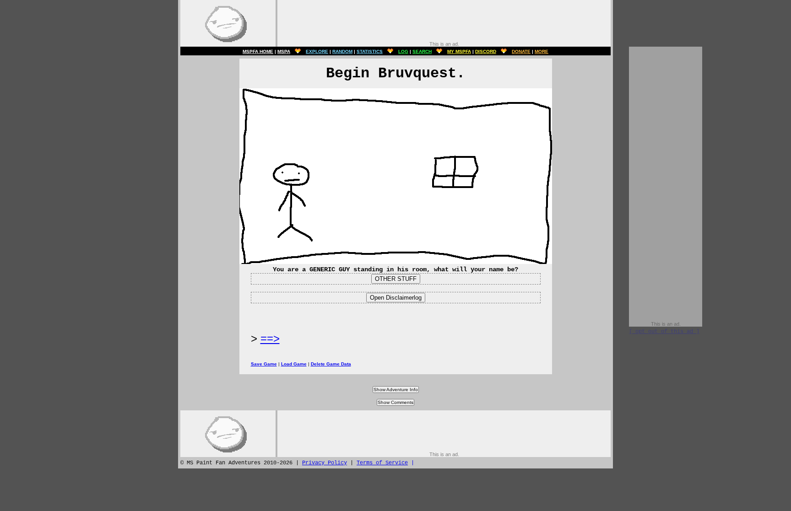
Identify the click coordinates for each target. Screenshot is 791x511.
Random (342, 51)
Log (403, 51)
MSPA (283, 51)
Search (422, 51)
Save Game (264, 363)
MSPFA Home (258, 51)
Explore (317, 51)
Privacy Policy (324, 463)
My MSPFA (459, 51)
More (541, 51)
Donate (521, 51)
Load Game (294, 363)
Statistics (370, 51)
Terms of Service (382, 463)
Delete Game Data (331, 363)
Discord (485, 51)
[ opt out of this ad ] (664, 331)
